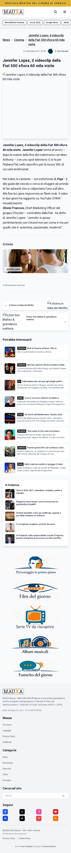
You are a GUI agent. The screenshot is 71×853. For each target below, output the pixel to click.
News (6, 40)
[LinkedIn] (5, 818)
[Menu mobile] (64, 12)
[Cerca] (55, 12)
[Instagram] (38, 811)
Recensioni (8, 763)
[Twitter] (22, 811)
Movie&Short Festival (14, 22)
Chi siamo (7, 725)
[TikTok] (22, 818)
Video (5, 774)
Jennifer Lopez (13, 269)
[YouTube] (55, 811)
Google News (52, 22)
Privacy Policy (9, 736)
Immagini (7, 780)
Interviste (7, 769)
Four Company (27, 846)
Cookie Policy (24, 838)
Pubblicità (7, 742)
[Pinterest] (38, 818)
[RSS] (55, 818)
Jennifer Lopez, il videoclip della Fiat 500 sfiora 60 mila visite (46, 40)
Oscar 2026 (35, 22)
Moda (66, 22)
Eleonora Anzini (49, 846)
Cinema (19, 40)
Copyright (7, 730)
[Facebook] (5, 811)
